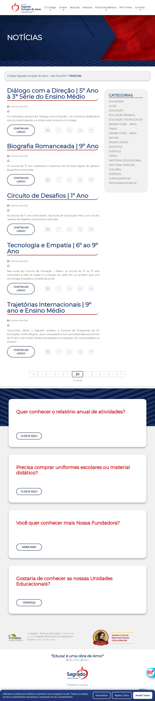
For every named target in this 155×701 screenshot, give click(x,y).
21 (87, 374)
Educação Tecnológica (126, 119)
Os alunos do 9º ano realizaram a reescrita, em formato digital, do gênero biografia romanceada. (53, 168)
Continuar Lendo (21, 130)
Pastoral (87, 7)
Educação (116, 110)
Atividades (116, 101)
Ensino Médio (118, 142)
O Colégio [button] (50, 7)
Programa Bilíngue (123, 183)
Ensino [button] (63, 7)
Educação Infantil (122, 115)
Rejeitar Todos (122, 695)
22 (96, 374)
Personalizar (102, 695)
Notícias (74, 7)
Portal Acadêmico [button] (106, 7)
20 (77, 374)
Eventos (115, 151)
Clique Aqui (29, 435)
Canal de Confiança (78, 22)
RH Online (125, 7)
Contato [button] (140, 7)
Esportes (116, 146)
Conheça (29, 602)
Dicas (112, 106)
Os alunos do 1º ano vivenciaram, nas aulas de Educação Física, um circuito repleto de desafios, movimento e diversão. (53, 217)
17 (50, 374)
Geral (113, 155)
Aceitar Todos (142, 695)
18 (59, 374)
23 (104, 374)
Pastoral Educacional (125, 160)
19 (67, 374)
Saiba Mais (29, 547)
